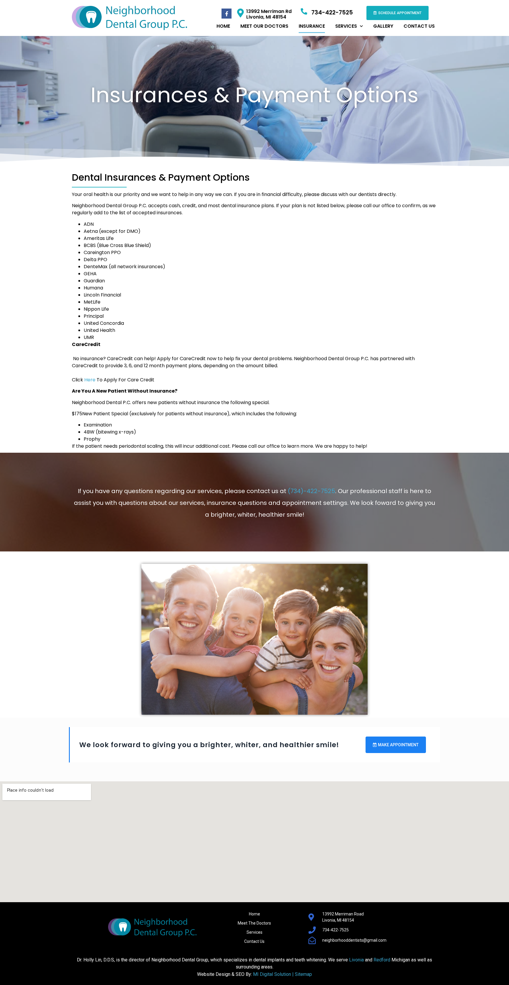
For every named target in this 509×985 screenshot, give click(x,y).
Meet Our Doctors (264, 26)
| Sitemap (302, 974)
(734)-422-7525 (311, 491)
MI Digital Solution (272, 974)
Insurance (312, 26)
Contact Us (419, 26)
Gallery (383, 26)
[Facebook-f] (227, 14)
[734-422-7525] (304, 11)
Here (89, 379)
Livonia (356, 960)
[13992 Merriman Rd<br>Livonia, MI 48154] (240, 13)
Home (223, 26)
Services (346, 26)
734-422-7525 (332, 13)
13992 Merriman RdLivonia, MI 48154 (269, 14)
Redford (382, 960)
